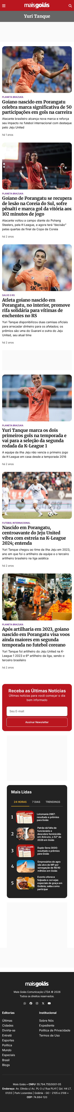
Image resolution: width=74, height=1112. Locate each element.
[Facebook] (31, 1003)
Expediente (46, 1025)
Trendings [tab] (53, 801)
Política (7, 1045)
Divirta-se (8, 1030)
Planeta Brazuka (12, 97)
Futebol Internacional (16, 523)
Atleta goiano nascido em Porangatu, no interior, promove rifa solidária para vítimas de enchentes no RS (36, 307)
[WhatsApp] (24, 1003)
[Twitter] (43, 1003)
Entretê (7, 1035)
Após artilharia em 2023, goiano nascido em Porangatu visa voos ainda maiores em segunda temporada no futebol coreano (36, 637)
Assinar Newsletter (37, 722)
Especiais (8, 1055)
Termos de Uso (49, 1035)
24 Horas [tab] (20, 801)
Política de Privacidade (54, 1030)
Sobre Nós (46, 1020)
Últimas (7, 1020)
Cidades (7, 1025)
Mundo (6, 1050)
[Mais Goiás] (37, 6)
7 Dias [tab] (36, 801)
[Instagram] (37, 1003)
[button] (3, 5)
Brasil (6, 1060)
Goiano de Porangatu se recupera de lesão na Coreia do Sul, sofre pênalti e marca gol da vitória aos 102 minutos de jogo (37, 206)
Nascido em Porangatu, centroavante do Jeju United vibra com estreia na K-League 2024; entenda (34, 535)
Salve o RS (8, 295)
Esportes (8, 1040)
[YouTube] (49, 1003)
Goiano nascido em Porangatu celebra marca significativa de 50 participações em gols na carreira (37, 107)
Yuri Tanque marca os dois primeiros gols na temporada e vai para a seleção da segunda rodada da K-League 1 (34, 438)
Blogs (6, 1065)
